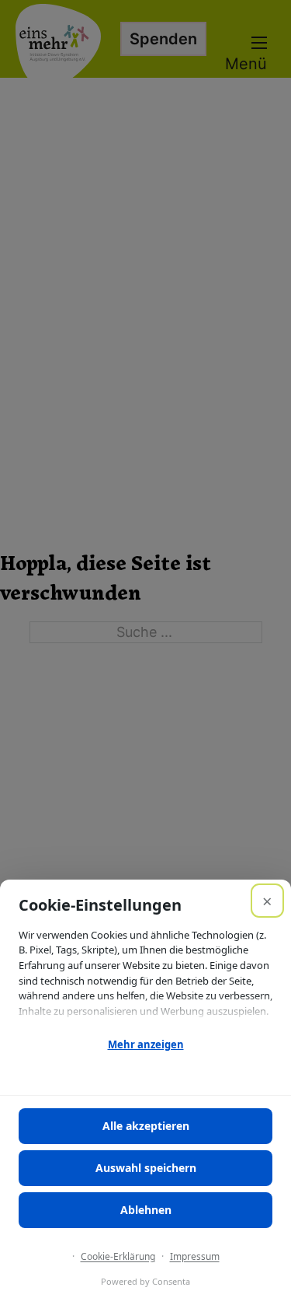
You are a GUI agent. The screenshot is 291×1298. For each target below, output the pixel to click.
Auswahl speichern (145, 1167)
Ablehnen (145, 1209)
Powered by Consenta (145, 1281)
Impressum (195, 1256)
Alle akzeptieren (145, 1125)
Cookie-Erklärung (118, 1256)
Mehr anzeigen (146, 1044)
